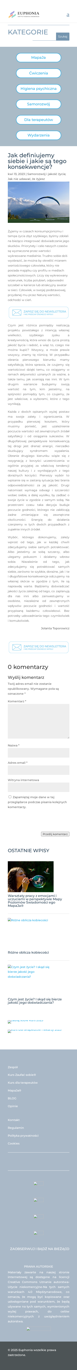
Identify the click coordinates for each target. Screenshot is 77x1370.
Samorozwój (38, 104)
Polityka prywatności (23, 1135)
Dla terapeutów (38, 119)
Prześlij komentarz (55, 834)
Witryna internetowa (23, 780)
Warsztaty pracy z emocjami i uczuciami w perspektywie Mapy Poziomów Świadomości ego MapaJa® (35, 901)
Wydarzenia (39, 135)
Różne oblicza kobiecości (28, 952)
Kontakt (14, 1120)
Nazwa (14, 745)
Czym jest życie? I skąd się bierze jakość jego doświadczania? (35, 1001)
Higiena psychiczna (39, 88)
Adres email (18, 763)
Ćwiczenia (38, 73)
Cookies (14, 1143)
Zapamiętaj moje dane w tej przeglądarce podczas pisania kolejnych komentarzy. (37, 802)
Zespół (13, 1067)
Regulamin (16, 1128)
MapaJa (38, 57)
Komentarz (17, 701)
